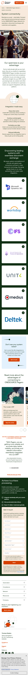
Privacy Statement (20, 571)
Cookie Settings (14, 673)
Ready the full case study (14, 474)
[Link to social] (3, 653)
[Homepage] (6, 2)
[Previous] (21, 429)
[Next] (24, 429)
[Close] (26, 655)
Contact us (5, 642)
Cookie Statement (6, 669)
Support (4, 646)
